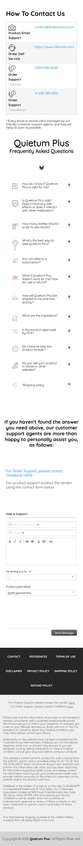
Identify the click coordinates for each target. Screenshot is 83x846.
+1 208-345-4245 (46, 93)
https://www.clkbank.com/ (54, 47)
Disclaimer (14, 671)
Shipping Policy (65, 671)
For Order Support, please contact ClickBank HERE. (34, 473)
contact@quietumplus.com (55, 27)
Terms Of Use (66, 656)
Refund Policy (41, 685)
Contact (14, 656)
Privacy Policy (38, 671)
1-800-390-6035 (46, 68)
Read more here (43, 820)
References (38, 656)
